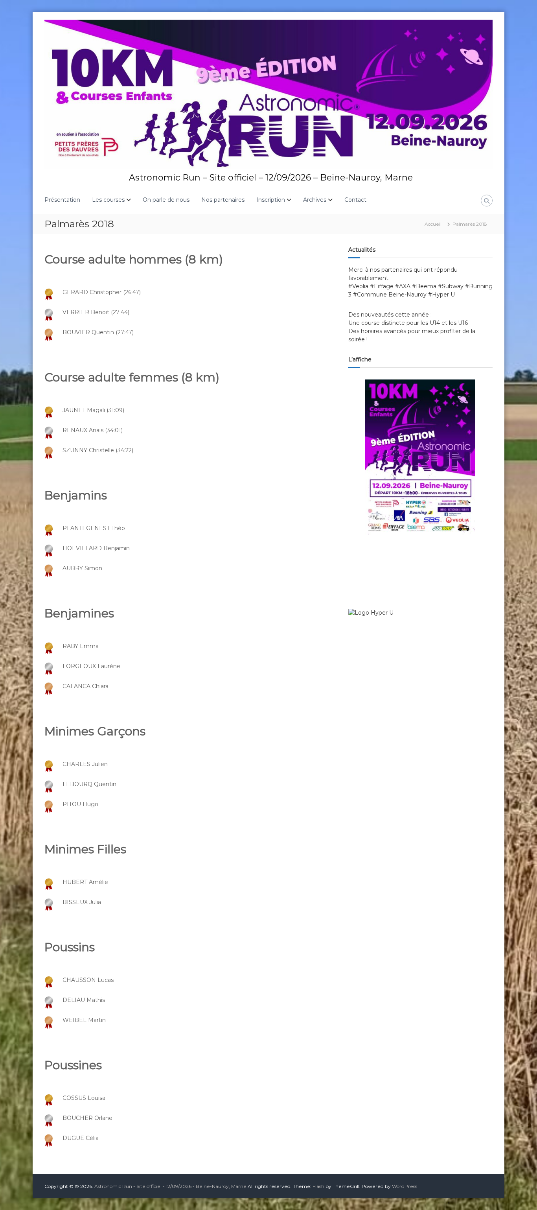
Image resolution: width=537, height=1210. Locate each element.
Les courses (108, 199)
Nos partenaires (223, 199)
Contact (355, 199)
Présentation (62, 199)
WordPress (404, 1186)
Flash (318, 1186)
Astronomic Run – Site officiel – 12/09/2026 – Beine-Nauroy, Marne (271, 177)
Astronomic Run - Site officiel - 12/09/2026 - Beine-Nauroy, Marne (170, 1186)
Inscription (270, 199)
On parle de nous (166, 199)
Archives (314, 199)
